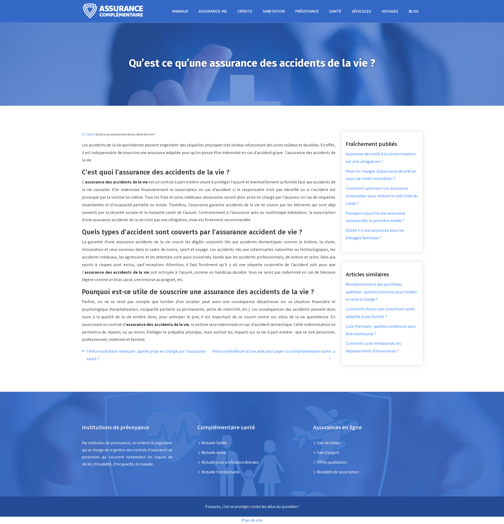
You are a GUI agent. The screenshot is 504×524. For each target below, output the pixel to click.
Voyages (390, 11)
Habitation (274, 11)
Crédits (244, 11)
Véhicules (361, 11)
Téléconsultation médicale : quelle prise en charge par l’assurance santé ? (146, 355)
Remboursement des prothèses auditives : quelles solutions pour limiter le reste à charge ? (381, 292)
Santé (335, 11)
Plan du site (252, 520)
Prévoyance (307, 11)
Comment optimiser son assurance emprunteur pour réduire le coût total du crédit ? (382, 196)
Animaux (180, 11)
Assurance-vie (212, 11)
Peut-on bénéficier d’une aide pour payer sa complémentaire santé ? (271, 355)
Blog (414, 11)
